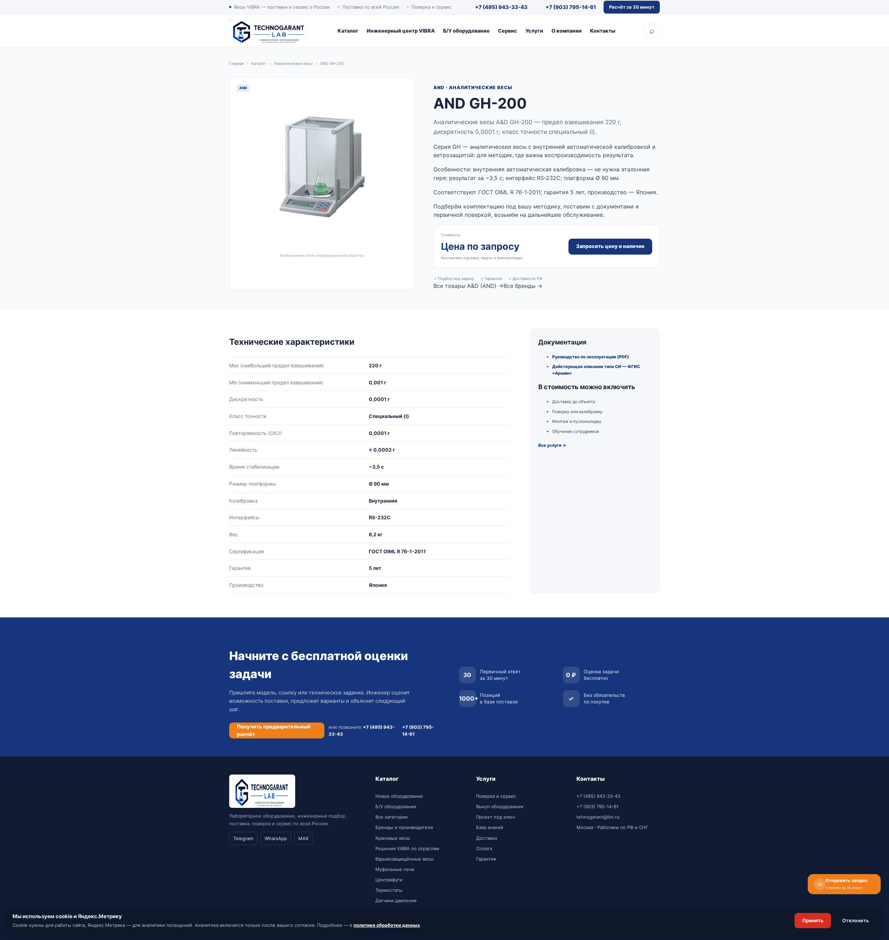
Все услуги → (552, 445)
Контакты (602, 31)
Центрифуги (388, 879)
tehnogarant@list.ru (598, 817)
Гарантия (486, 859)
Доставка (486, 838)
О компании (566, 31)
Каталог (348, 31)
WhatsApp (276, 838)
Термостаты (388, 890)
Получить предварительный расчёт (273, 730)
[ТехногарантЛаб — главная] (269, 31)
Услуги (534, 31)
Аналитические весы (293, 63)
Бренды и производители (404, 827)
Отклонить (855, 920)
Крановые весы (392, 838)
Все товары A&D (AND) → (468, 285)
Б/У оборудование (466, 31)
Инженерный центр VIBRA (401, 31)
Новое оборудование (399, 796)
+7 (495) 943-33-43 (501, 7)
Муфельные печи (394, 869)
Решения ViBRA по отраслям (407, 848)
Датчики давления (395, 900)
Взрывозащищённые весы (404, 859)
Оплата (484, 848)
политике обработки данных (387, 925)
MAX (303, 838)
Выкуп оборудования (499, 806)
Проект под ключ (495, 817)
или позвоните (362, 730)
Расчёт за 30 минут (631, 7)
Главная (236, 63)
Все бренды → (523, 285)
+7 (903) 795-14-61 (571, 7)
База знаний (489, 827)
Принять (812, 920)
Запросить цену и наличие (610, 246)
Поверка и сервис (496, 796)
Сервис (507, 31)
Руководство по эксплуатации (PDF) (590, 356)
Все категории (391, 817)
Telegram (243, 838)
